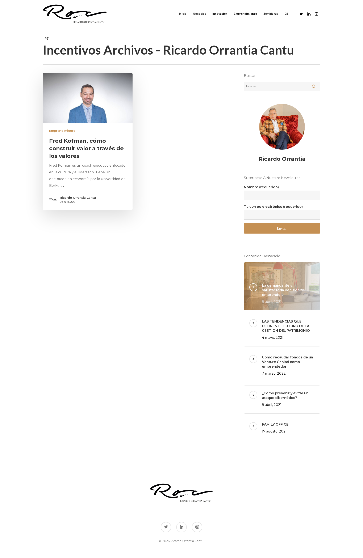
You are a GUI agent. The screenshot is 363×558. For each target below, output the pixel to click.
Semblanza (270, 13)
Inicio (183, 13)
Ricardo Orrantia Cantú (78, 198)
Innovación (220, 13)
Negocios (199, 13)
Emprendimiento (245, 13)
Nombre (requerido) (261, 187)
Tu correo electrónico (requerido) (273, 207)
